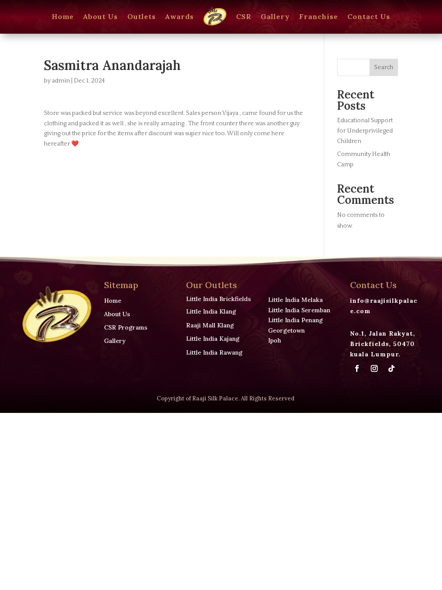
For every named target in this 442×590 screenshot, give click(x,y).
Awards (179, 16)
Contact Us (368, 16)
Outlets (141, 16)
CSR (243, 16)
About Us (100, 16)
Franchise (318, 16)
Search (383, 67)
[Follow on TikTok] (391, 368)
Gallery (275, 16)
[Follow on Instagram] (374, 368)
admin (61, 80)
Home (63, 16)
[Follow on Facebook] (357, 368)
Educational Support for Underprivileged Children (365, 131)
